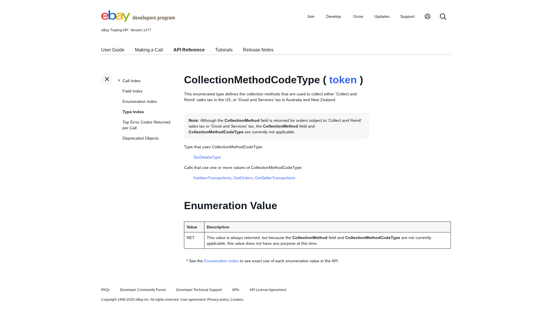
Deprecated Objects (140, 138)
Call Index (131, 80)
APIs (235, 290)
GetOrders (243, 178)
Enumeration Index (139, 101)
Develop (333, 16)
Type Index (133, 111)
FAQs (105, 290)
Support (407, 16)
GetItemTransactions (212, 178)
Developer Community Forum (143, 290)
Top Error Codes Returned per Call (146, 125)
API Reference (189, 49)
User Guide (112, 49)
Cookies (236, 300)
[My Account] (427, 17)
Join (311, 16)
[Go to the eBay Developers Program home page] (138, 20)
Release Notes (258, 49)
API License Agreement (268, 290)
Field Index (132, 91)
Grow (358, 16)
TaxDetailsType (207, 157)
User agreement (193, 300)
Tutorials (224, 49)
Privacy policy (218, 300)
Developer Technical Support (199, 290)
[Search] (443, 17)
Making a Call (149, 49)
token (343, 80)
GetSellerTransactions (275, 178)
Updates (382, 16)
